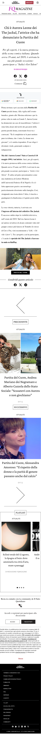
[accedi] (37, 2)
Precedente (20, 321)
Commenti (18, 83)
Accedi (12, 622)
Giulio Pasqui (21, 69)
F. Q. (21, 402)
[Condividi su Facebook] (15, 76)
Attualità (20, 22)
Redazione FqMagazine (17, 572)
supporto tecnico (20, 652)
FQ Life (15, 13)
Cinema (29, 13)
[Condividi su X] (20, 76)
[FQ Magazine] (20, 9)
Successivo (20, 407)
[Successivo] (20, 496)
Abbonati (29, 3)
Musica (35, 13)
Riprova (20, 658)
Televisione (22, 13)
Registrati (28, 622)
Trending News (6, 13)
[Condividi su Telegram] (25, 76)
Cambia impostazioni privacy (12, 679)
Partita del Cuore (20, 272)
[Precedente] (20, 307)
